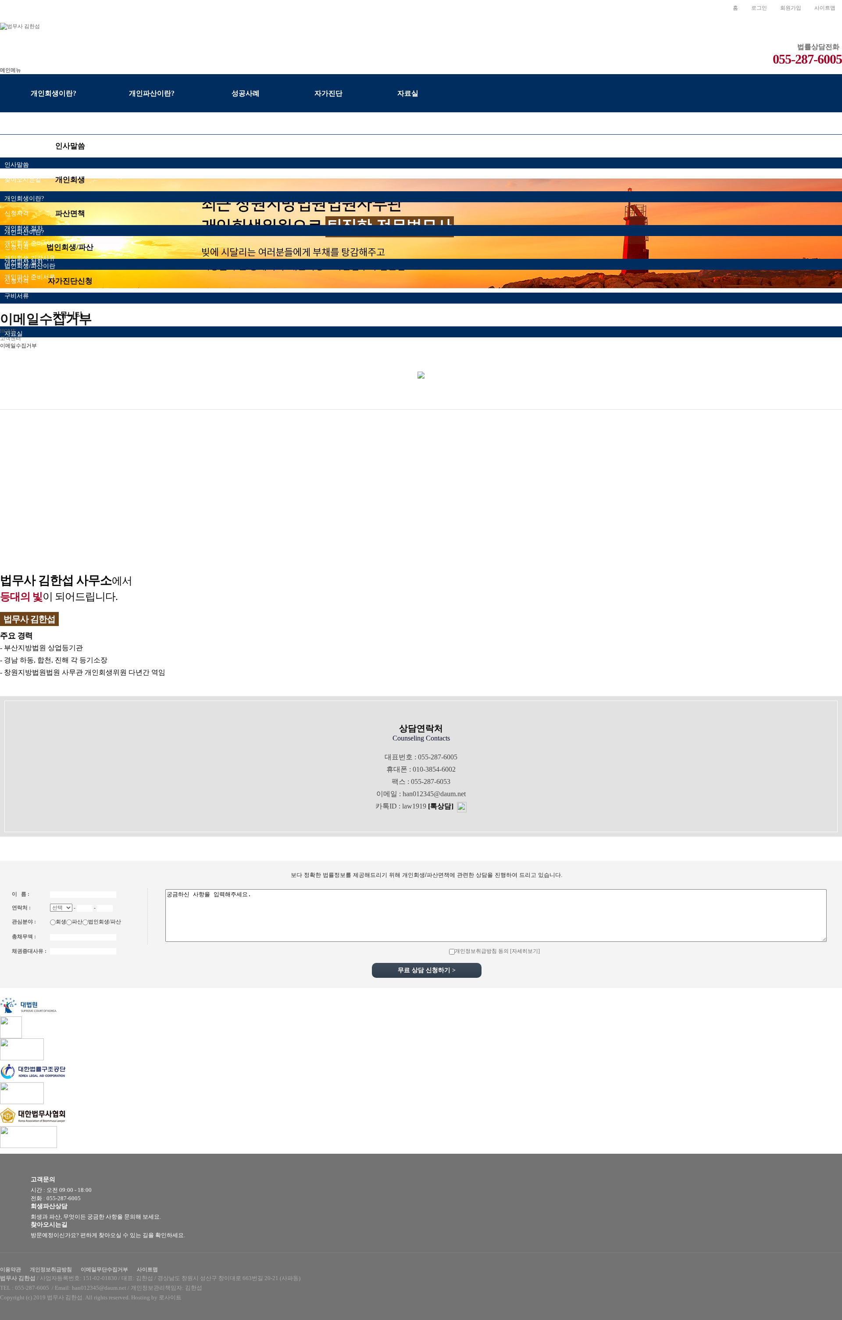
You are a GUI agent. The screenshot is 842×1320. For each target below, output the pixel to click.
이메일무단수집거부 (104, 1269)
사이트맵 (824, 8)
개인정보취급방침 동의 (482, 951)
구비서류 (16, 296)
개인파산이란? (24, 232)
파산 (77, 922)
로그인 (759, 8)
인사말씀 (70, 146)
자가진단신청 (70, 281)
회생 (61, 922)
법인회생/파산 (69, 247)
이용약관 (10, 1269)
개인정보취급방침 (51, 1269)
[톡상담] (440, 806)
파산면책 (70, 213)
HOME (8, 331)
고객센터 (10, 338)
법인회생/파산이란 (29, 266)
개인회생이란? (24, 198)
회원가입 (790, 8)
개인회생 (70, 179)
